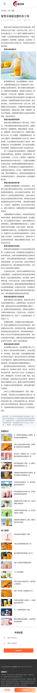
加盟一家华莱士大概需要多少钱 (23, 591)
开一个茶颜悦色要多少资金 (22, 609)
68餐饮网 (3, 10)
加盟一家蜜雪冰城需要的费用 (22, 562)
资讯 (9, 10)
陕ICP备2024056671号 (24, 666)
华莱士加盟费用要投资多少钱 (22, 544)
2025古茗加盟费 (18, 572)
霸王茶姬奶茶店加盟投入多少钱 (23, 553)
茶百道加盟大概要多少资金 (22, 534)
